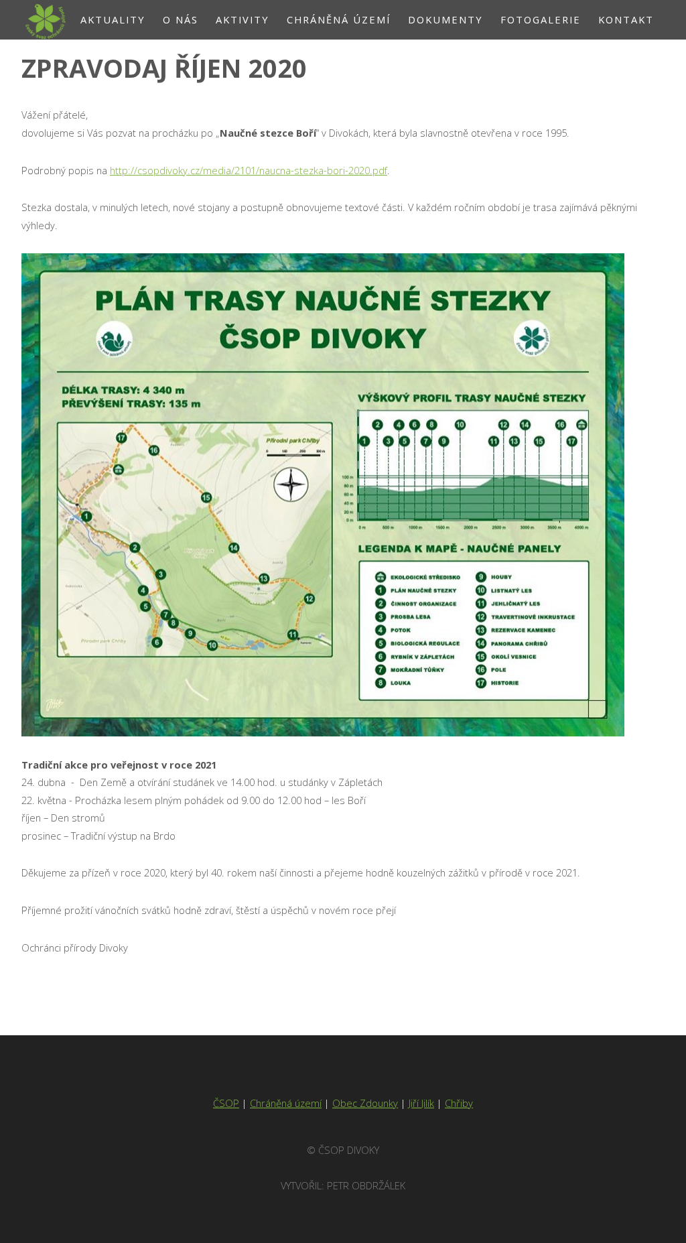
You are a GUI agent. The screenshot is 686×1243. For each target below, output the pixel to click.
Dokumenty (445, 19)
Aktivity (242, 19)
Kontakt (626, 19)
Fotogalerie (540, 19)
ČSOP (226, 1103)
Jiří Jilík (421, 1103)
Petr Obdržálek (366, 1185)
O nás (180, 19)
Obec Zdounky (365, 1103)
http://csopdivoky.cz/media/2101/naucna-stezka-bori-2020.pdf (248, 170)
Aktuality (112, 19)
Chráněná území (339, 19)
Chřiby (459, 1103)
